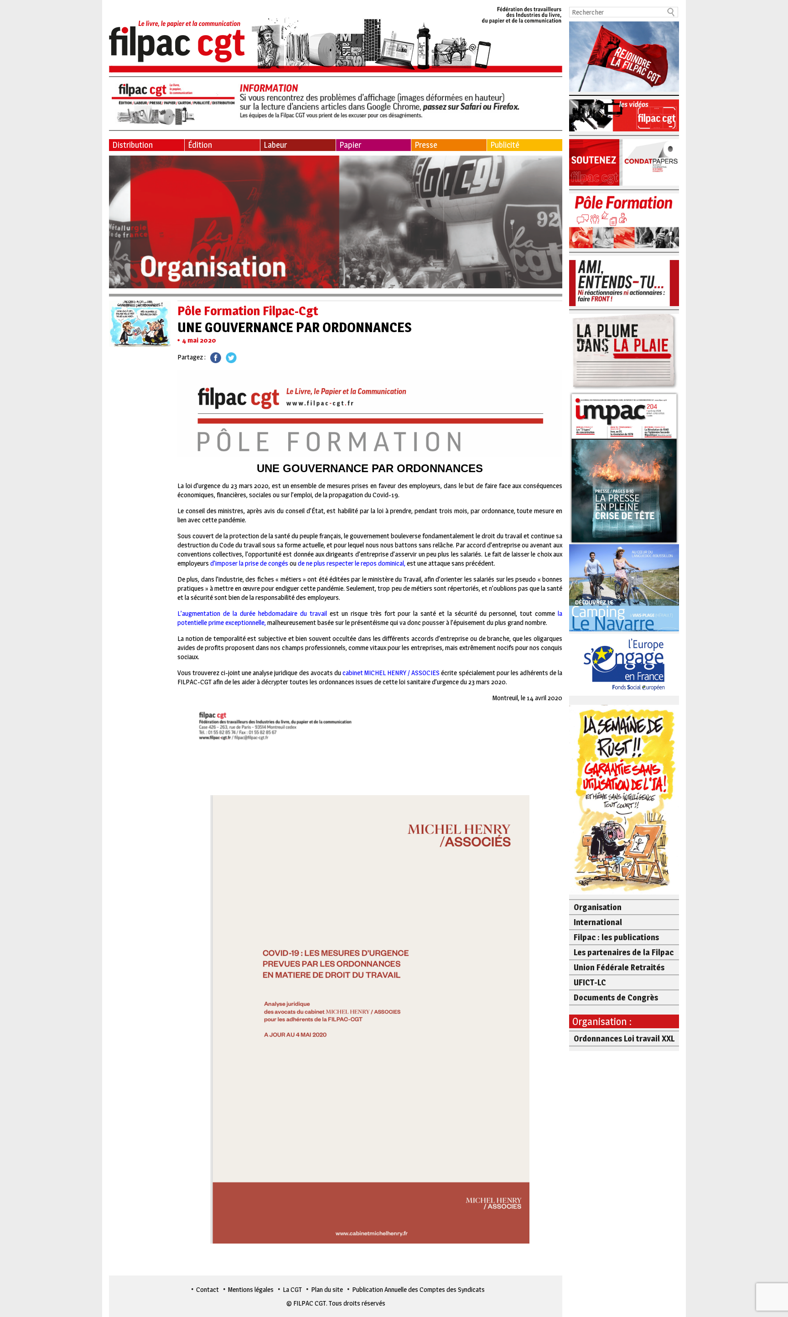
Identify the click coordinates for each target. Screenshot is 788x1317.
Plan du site (327, 1289)
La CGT (292, 1289)
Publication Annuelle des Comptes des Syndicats (418, 1289)
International (598, 922)
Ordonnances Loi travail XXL (624, 1038)
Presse (426, 145)
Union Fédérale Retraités (619, 967)
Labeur (275, 145)
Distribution (132, 145)
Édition (200, 145)
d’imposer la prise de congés (249, 563)
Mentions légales (251, 1289)
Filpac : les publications (616, 937)
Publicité (504, 145)
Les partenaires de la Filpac (624, 952)
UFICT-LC (590, 982)
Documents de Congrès (616, 997)
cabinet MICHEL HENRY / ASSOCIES (391, 672)
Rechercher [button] (671, 12)
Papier (350, 145)
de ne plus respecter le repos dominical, (351, 563)
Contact (207, 1289)
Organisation (598, 907)
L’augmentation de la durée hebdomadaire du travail (252, 613)
